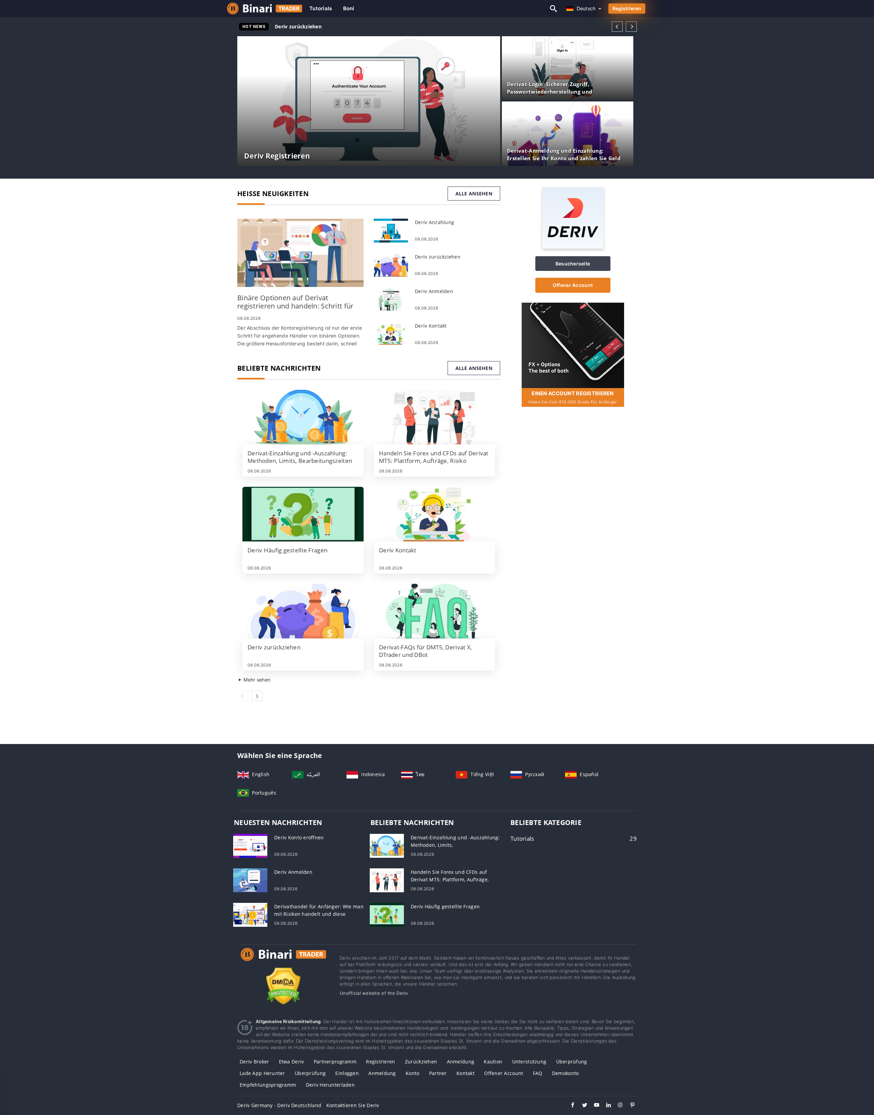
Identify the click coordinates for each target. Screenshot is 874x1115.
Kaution (493, 1061)
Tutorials (320, 8)
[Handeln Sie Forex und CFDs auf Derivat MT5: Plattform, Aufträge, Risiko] (434, 417)
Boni (348, 8)
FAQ (537, 1073)
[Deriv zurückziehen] (391, 264)
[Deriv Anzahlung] (391, 230)
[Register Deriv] (573, 345)
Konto (412, 1073)
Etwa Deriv (291, 1061)
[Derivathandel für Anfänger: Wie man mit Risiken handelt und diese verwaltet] (250, 914)
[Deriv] (573, 247)
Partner (438, 1073)
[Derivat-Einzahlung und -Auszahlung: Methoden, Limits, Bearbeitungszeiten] (303, 417)
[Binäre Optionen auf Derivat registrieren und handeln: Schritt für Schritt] (300, 253)
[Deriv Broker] (283, 961)
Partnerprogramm (335, 1061)
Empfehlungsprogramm (268, 1085)
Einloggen (347, 1073)
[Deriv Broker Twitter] (581, 1106)
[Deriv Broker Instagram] (617, 1106)
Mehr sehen (256, 680)
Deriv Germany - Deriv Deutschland (279, 1105)
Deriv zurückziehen (298, 26)
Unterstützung (529, 1061)
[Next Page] (631, 27)
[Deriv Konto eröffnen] (250, 845)
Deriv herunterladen (330, 1085)
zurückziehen (421, 1061)
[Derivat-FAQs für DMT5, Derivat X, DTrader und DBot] (434, 611)
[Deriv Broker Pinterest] (629, 1106)
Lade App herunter (262, 1073)
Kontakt (465, 1073)
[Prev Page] (617, 27)
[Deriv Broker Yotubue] (593, 1106)
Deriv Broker (254, 1061)
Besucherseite (572, 263)
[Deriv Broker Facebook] (569, 1106)
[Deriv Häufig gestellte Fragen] (303, 514)
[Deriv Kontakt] (391, 333)
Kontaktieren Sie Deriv (352, 1105)
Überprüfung (571, 1061)
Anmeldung (461, 1061)
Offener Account (573, 285)
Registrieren (626, 8)
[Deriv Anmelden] (391, 299)
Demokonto (565, 1073)
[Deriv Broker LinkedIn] (605, 1106)
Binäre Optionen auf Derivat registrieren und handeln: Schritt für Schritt (363, 26)
